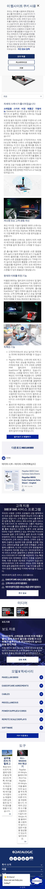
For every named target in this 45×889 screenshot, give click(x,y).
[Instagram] (27, 859)
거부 (21, 68)
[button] (22, 96)
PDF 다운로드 (22, 735)
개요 (5, 100)
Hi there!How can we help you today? (13, 880)
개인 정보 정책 (23, 49)
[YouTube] (23, 859)
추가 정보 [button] (22, 593)
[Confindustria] (31, 859)
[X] (19, 859)
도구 (39, 100)
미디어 (26, 100)
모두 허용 (21, 56)
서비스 (19, 100)
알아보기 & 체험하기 (22, 437)
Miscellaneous (10, 702)
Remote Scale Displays (14, 719)
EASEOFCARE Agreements (15, 685)
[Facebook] (15, 859)
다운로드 (12, 99)
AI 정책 (22, 887)
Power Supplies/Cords (14, 711)
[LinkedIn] (11, 859)
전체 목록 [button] (22, 659)
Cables (6, 694)
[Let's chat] (37, 881)
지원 (4, 873)
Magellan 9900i (10, 677)
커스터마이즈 (21, 62)
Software (7, 727)
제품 (4, 869)
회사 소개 (6, 864)
